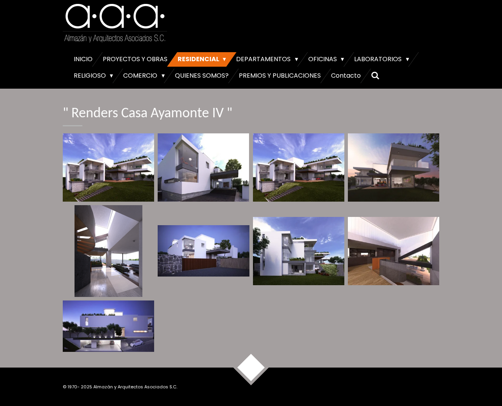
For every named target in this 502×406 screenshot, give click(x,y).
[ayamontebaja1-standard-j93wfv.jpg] (203, 168)
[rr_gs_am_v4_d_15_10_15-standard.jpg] (393, 168)
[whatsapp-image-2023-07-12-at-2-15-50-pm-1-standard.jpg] (298, 251)
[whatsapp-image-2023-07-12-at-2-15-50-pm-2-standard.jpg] (393, 251)
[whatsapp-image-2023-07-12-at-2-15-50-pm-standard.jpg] (108, 326)
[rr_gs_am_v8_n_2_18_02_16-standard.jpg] (203, 251)
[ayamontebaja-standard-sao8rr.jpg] (108, 168)
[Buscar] (375, 75)
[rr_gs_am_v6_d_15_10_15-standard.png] (108, 251)
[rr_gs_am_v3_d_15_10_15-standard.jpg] (298, 168)
